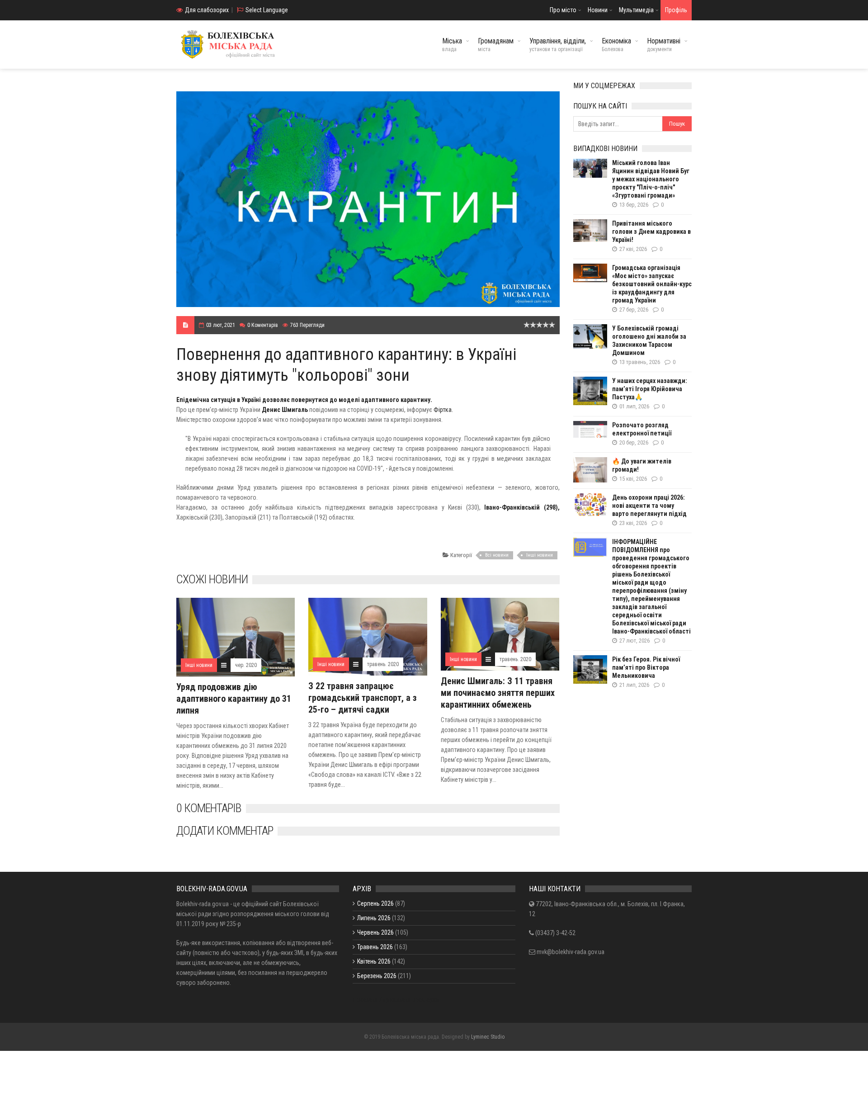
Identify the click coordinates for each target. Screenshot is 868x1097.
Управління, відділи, (557, 44)
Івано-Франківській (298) (521, 507)
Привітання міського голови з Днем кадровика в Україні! (651, 231)
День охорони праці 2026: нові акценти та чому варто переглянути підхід (649, 505)
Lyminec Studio (488, 1037)
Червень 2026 (375, 932)
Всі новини (497, 555)
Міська (452, 44)
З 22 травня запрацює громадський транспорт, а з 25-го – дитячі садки (362, 698)
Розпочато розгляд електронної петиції (641, 429)
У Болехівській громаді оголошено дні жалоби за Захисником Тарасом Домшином (649, 340)
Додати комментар (224, 830)
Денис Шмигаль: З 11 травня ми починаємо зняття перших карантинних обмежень (498, 693)
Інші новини (539, 555)
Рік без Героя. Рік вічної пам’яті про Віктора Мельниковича (646, 667)
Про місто (563, 10)
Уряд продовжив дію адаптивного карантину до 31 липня (233, 698)
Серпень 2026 (375, 903)
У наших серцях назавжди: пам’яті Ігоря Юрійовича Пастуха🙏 (649, 389)
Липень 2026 (374, 918)
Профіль (676, 10)
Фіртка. (443, 409)
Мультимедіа (636, 10)
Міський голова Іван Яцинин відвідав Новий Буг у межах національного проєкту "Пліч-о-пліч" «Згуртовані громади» (650, 179)
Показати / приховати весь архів (396, 999)
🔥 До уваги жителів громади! (641, 465)
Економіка (616, 44)
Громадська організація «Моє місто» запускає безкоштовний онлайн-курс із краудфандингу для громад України (652, 284)
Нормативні (663, 44)
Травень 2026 (375, 946)
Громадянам (496, 44)
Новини (598, 10)
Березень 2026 (376, 975)
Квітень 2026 (374, 961)
